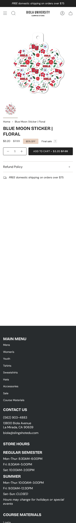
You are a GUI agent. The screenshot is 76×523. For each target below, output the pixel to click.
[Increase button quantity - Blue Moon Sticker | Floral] (22, 151)
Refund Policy (13, 167)
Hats (6, 379)
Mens (6, 345)
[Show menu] (5, 13)
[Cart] (70, 13)
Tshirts (7, 365)
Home (6, 121)
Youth (6, 358)
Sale (5, 393)
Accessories (10, 386)
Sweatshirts (10, 372)
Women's (8, 352)
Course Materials (13, 400)
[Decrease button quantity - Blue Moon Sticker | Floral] (7, 151)
